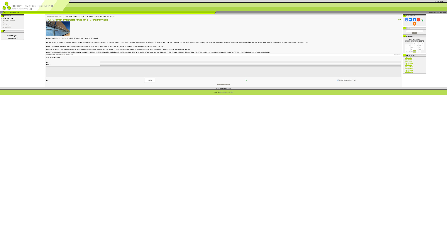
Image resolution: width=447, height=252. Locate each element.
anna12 (63, 54)
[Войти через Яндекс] (418, 19)
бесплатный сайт (224, 92)
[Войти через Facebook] (414, 19)
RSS (444, 12)
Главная (6, 12)
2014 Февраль (409, 63)
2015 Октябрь (409, 72)
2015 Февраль (409, 70)
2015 (53, 16)
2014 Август (408, 65)
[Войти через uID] (406, 19)
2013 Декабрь (409, 59)
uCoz (232, 92)
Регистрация (12, 12)
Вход (18, 12)
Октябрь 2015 (414, 39)
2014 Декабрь (409, 68)
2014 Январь (408, 61)
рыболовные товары (60, 38)
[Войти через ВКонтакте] (410, 19)
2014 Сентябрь (409, 66)
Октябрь (58, 16)
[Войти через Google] (422, 20)
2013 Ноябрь (408, 58)
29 (63, 16)
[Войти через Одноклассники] (414, 24)
